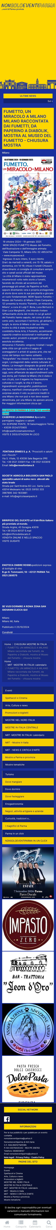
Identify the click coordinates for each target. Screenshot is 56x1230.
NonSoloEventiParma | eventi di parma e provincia (28, 8)
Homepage (9, 1167)
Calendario (35, 1226)
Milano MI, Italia (10, 621)
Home (7, 1226)
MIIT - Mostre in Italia (16, 742)
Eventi (8, 690)
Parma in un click (14, 833)
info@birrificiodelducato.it (16, 534)
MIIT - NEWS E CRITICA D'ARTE (22, 750)
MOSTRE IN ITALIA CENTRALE (21, 727)
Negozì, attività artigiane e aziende (24, 811)
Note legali (9, 1157)
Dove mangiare (13, 781)
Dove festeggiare (14, 796)
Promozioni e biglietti (16, 712)
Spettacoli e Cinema (16, 697)
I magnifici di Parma (16, 825)
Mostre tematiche (14, 764)
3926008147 (18, 1151)
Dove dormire (12, 789)
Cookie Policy (37, 1157)
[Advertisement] (28, 45)
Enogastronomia (14, 803)
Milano (5, 152)
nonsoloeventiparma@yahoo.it (18, 1138)
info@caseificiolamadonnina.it (18, 430)
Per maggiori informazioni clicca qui (21, 403)
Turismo (9, 774)
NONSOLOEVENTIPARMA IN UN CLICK (26, 840)
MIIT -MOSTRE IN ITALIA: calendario (24, 735)
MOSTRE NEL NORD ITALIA (20, 720)
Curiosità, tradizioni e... (17, 818)
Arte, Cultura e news (16, 705)
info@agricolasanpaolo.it (23, 496)
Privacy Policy (23, 1157)
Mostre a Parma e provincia (20, 757)
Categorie (21, 1226)
